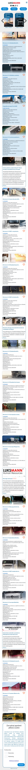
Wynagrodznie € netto (7, 58)
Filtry (5, 8)
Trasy (4, 55)
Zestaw (4, 49)
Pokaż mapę (23, 8)
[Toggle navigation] (26, 2)
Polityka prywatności (14, 760)
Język (4, 46)
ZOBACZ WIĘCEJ (8, 27)
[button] (6, 753)
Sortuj (14, 8)
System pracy (5, 47)
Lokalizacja (5, 50)
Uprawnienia (5, 54)
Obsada (4, 56)
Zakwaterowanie (6, 51)
